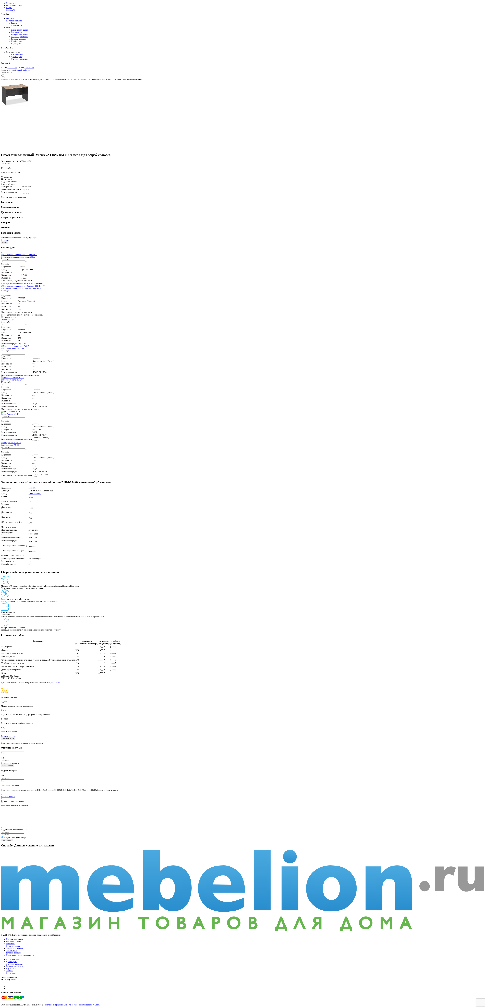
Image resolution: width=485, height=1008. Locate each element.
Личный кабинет (22, 70)
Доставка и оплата (14, 21)
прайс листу (54, 682)
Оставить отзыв (8, 738)
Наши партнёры (13, 959)
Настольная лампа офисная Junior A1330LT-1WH (22, 288)
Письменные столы (61, 79)
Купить (4, 242)
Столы (24, 79)
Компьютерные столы (39, 79)
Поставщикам (17, 54)
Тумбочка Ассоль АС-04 (11, 380)
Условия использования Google (87, 1005)
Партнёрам (16, 43)
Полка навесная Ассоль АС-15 (14, 348)
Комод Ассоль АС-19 (10, 445)
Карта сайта (11, 968)
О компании (16, 32)
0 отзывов (5, 163)
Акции (9, 8)
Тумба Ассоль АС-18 (10, 414)
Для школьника (79, 79)
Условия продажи (18, 39)
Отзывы (9, 971)
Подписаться (7, 840)
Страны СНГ (16, 25)
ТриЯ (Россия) (35, 493)
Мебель (14, 79)
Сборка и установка (19, 37)
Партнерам (11, 973)
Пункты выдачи (13, 946)
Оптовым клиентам (19, 59)
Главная (4, 79)
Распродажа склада (14, 5)
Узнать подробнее (8, 736)
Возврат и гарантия (19, 34)
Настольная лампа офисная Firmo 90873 (18, 257)
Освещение (11, 3)
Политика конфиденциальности (20, 955)
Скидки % (10, 10)
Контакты (10, 18)
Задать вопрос (7, 765)
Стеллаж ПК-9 (7, 320)
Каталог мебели (8, 796)
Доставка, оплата (13, 941)
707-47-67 (30, 68)
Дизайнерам (16, 41)
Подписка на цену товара (15, 837)
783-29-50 (12, 68)
